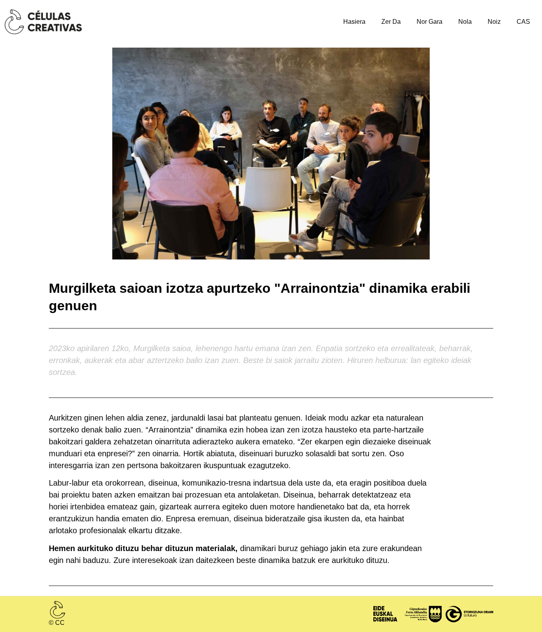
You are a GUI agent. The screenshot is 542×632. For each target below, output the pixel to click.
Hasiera (354, 21)
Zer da (391, 21)
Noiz (494, 21)
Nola (465, 21)
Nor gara (429, 21)
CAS (523, 21)
